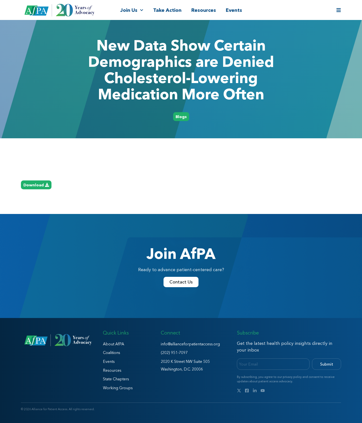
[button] (181, 116)
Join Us (128, 10)
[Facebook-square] (247, 390)
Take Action (167, 10)
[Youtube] (263, 390)
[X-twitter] (239, 390)
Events (234, 10)
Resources (203, 10)
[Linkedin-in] (255, 390)
